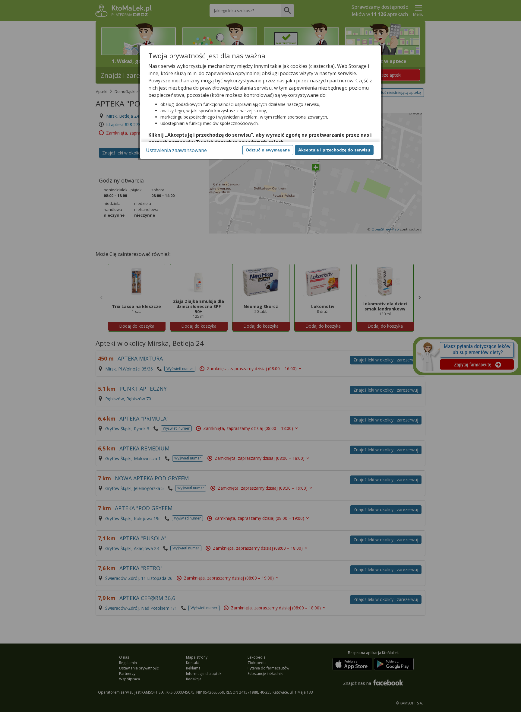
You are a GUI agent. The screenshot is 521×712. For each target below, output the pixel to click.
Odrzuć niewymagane (268, 150)
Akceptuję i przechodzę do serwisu (334, 150)
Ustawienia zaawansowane (176, 150)
